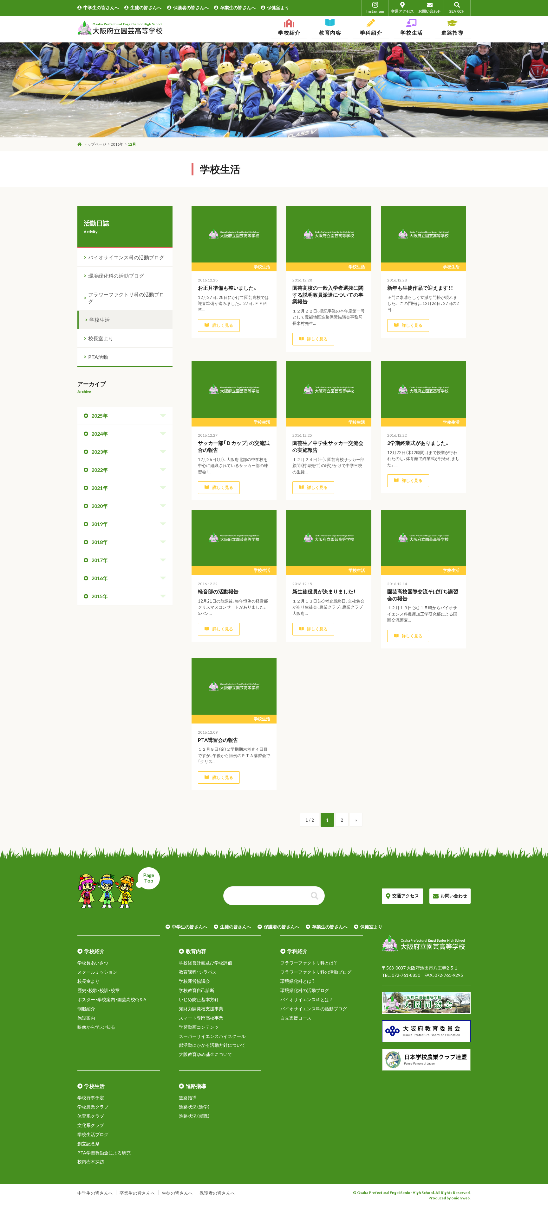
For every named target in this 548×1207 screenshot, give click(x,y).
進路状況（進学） (194, 1106)
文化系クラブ (90, 1125)
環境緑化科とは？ (297, 981)
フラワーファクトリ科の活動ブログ (126, 297)
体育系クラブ (90, 1116)
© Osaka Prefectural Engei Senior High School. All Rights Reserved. (412, 1192)
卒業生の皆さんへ (238, 7)
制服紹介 (86, 1008)
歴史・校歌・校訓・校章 (98, 990)
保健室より (278, 7)
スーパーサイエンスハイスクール (212, 1036)
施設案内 (86, 1018)
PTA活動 (98, 357)
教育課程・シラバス (198, 972)
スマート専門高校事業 (201, 1018)
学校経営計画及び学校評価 (205, 962)
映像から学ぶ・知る (96, 1027)
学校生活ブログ (92, 1134)
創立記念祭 (88, 1143)
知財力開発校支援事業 (201, 1008)
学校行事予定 (90, 1097)
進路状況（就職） (194, 1116)
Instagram (375, 11)
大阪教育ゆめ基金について (205, 1054)
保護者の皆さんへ (191, 7)
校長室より (101, 338)
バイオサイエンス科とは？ (306, 999)
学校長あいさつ (92, 962)
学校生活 (99, 320)
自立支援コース (295, 1018)
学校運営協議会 (194, 981)
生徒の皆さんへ (145, 7)
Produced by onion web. (449, 1198)
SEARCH (457, 11)
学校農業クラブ (92, 1106)
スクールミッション (97, 972)
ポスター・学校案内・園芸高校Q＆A (112, 999)
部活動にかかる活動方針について (212, 1045)
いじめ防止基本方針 (199, 999)
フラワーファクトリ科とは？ (308, 962)
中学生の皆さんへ (101, 7)
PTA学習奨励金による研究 (104, 1152)
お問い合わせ (429, 11)
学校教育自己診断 (196, 990)
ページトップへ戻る (118, 887)
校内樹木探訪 (90, 1161)
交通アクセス (402, 11)
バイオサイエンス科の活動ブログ (126, 257)
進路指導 (188, 1097)
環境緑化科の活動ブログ (116, 276)
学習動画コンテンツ (199, 1027)
